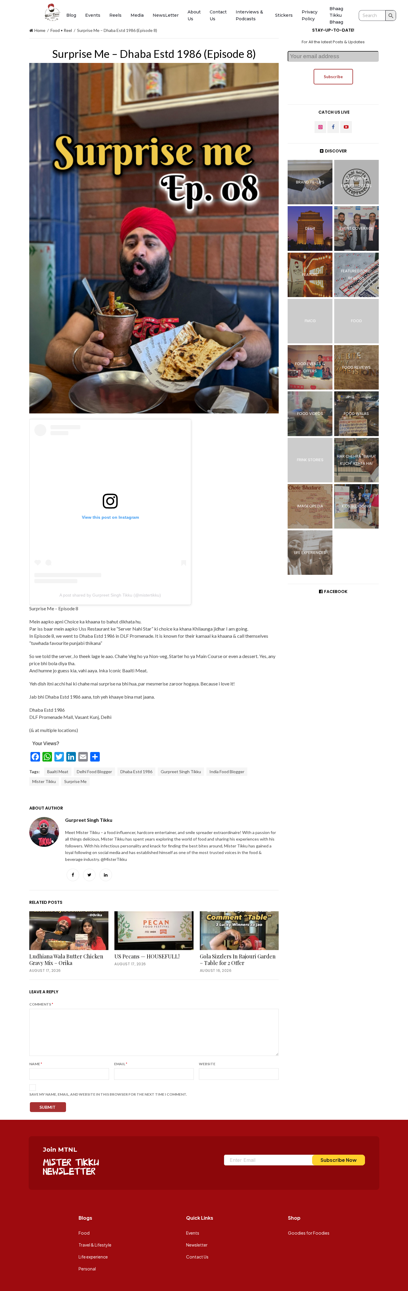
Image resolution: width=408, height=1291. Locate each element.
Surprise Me (75, 781)
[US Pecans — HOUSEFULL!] (154, 930)
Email (120, 1064)
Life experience (93, 1256)
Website (207, 1064)
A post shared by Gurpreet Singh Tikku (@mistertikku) (110, 595)
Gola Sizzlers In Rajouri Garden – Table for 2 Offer (238, 959)
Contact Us (197, 1256)
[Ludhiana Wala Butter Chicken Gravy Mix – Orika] (68, 930)
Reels (115, 15)
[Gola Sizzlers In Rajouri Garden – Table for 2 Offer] (239, 930)
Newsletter (197, 1244)
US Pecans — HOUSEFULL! (147, 956)
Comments (41, 1004)
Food (55, 30)
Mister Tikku (44, 781)
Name (35, 1064)
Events (92, 15)
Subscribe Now (338, 1160)
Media (137, 15)
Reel (68, 30)
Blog (71, 15)
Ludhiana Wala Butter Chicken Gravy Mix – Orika (66, 959)
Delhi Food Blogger (94, 771)
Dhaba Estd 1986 (136, 771)
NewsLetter (166, 15)
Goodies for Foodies (308, 1233)
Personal (87, 1268)
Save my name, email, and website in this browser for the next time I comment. (108, 1094)
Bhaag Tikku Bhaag (336, 15)
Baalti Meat (57, 771)
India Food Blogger (226, 771)
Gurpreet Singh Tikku (181, 771)
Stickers (284, 15)
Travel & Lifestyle (95, 1244)
